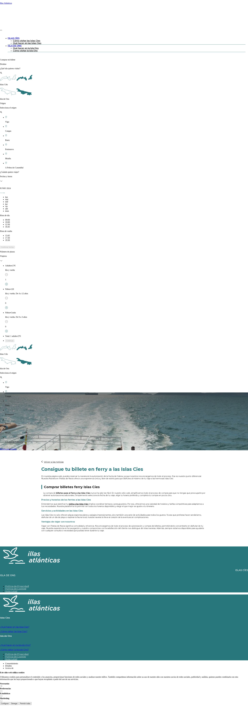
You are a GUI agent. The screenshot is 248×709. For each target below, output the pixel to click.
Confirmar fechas (7, 247)
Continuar (9, 341)
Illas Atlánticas (6, 3)
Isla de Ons (15, 46)
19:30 (7, 240)
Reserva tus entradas (8, 449)
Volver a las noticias (54, 462)
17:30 (7, 238)
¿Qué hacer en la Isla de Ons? (15, 645)
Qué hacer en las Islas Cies (27, 43)
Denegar (14, 703)
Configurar (5, 703)
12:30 (7, 224)
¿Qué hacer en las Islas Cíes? (14, 627)
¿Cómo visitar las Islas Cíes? (13, 631)
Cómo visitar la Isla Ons (25, 50)
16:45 (7, 227)
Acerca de (9, 668)
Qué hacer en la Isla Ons (26, 48)
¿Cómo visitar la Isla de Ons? (14, 649)
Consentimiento (11, 663)
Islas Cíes (14, 38)
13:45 (7, 235)
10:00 (7, 222)
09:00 (7, 220)
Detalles (8, 666)
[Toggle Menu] (1, 30)
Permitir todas (25, 703)
